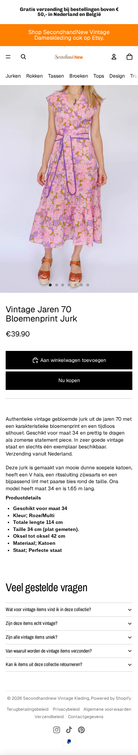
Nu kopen (69, 380)
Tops (98, 76)
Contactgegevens (85, 717)
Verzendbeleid (49, 717)
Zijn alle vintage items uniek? (31, 637)
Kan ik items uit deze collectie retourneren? (44, 664)
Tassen (56, 76)
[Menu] (8, 57)
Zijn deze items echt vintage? (31, 623)
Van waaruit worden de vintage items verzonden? (49, 651)
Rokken (34, 76)
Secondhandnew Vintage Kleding (56, 698)
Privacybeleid (66, 709)
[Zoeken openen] (23, 57)
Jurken (13, 76)
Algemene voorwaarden (107, 709)
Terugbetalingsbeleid (27, 709)
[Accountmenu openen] (114, 57)
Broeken (78, 76)
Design (117, 76)
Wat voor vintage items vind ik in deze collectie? (48, 609)
